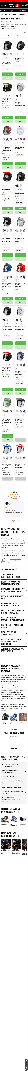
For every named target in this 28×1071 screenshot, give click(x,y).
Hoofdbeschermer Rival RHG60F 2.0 (19, 59)
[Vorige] (2, 718)
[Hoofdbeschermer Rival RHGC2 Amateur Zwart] (20, 403)
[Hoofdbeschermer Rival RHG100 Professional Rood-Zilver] (7, 130)
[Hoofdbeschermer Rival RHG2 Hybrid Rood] (20, 268)
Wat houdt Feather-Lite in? (9, 777)
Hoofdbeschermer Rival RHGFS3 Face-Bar (7, 191)
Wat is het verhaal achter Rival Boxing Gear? (12, 782)
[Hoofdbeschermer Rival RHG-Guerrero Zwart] (7, 311)
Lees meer (12, 28)
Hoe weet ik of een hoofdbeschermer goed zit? (12, 792)
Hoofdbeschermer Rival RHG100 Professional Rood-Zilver (6, 149)
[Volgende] (25, 718)
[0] (25, 5)
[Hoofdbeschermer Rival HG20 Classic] (7, 356)
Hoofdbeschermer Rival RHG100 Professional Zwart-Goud (6, 241)
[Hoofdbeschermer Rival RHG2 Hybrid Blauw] (7, 268)
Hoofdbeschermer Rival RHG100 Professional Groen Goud (6, 422)
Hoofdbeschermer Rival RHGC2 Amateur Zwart (19, 421)
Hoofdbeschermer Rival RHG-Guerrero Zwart (7, 329)
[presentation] (11, 54)
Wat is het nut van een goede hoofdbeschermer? (10, 765)
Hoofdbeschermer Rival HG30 (6, 100)
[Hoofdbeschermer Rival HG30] (7, 87)
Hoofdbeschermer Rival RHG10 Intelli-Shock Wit (20, 329)
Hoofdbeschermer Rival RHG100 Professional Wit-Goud (19, 241)
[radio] (4, 54)
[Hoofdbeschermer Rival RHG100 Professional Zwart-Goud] (7, 222)
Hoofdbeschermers (21, 14)
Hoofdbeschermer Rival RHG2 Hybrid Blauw (6, 286)
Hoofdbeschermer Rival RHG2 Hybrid (6, 63)
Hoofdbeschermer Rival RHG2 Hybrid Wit (19, 148)
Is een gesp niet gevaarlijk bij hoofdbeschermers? (10, 771)
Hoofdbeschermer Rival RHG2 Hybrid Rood (19, 286)
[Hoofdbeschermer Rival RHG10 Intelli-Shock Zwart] (20, 177)
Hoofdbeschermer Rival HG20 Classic (6, 369)
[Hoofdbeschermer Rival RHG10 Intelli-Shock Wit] (20, 311)
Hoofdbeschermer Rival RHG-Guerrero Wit (20, 105)
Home (2, 14)
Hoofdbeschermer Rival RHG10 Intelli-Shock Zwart (20, 195)
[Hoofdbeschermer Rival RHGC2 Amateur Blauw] (7, 449)
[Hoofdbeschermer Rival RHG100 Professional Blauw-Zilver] (20, 356)
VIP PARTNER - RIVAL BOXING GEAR (14, 1)
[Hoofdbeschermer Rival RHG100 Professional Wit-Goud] (20, 222)
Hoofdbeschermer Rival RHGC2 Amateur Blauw (6, 467)
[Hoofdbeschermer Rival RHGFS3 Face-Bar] (7, 177)
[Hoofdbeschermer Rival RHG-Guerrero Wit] (20, 87)
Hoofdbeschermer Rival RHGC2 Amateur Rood (19, 467)
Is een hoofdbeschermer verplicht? (12, 787)
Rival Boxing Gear (12, 14)
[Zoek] (23, 5)
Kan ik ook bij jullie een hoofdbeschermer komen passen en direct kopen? (12, 800)
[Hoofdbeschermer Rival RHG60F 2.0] (20, 46)
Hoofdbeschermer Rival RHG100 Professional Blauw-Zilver (20, 375)
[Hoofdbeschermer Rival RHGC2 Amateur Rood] (20, 449)
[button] (5, 5)
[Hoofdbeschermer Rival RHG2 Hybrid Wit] (20, 130)
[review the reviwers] (6, 508)
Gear (6, 14)
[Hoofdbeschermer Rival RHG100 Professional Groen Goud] (7, 403)
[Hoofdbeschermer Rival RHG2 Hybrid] (7, 46)
